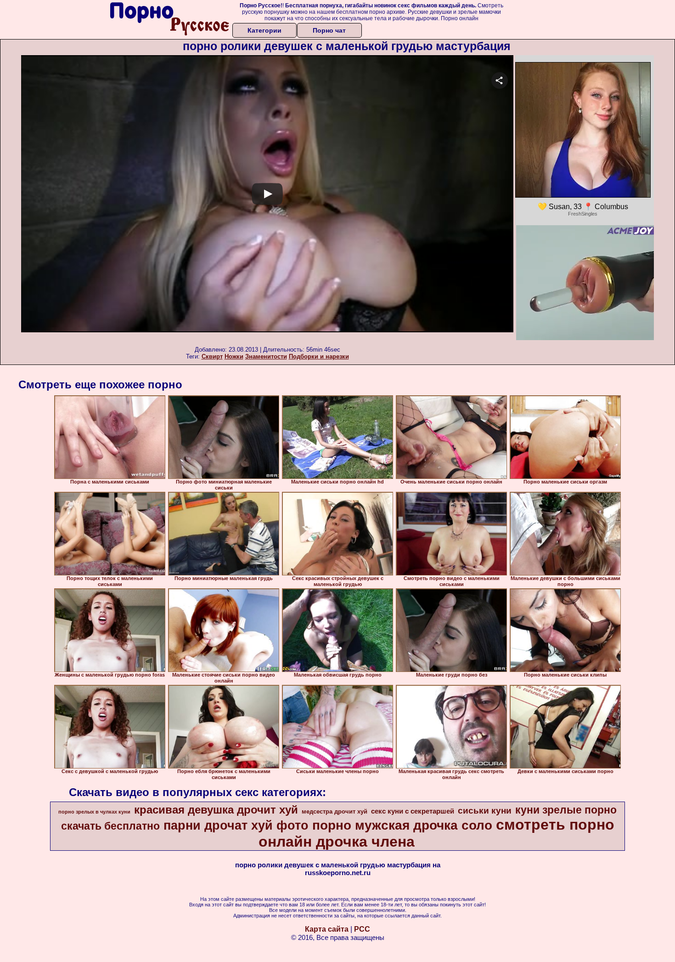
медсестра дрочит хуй (334, 811)
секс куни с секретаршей (412, 811)
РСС (362, 929)
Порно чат (329, 30)
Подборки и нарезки (319, 356)
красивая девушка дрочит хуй (216, 809)
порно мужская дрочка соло (402, 825)
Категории (264, 30)
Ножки (234, 356)
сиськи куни (485, 810)
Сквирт (212, 356)
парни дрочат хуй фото (236, 825)
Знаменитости (266, 356)
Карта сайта (327, 929)
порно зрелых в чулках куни (94, 811)
